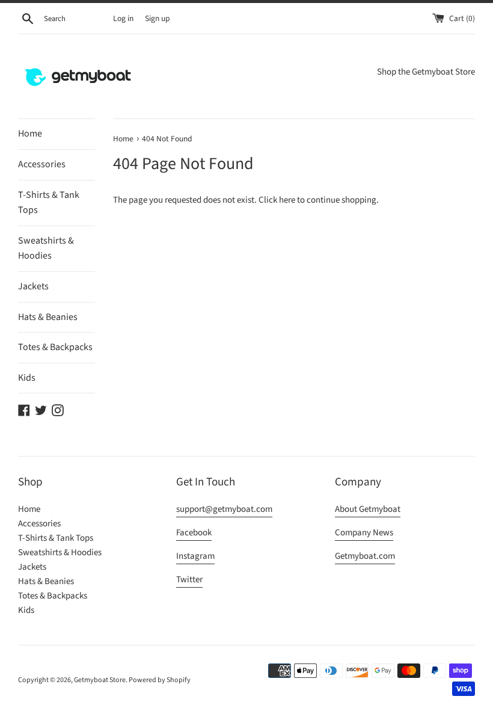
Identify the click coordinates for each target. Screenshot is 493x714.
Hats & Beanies (48, 317)
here (287, 200)
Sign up (157, 18)
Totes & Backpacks (55, 347)
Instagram (195, 556)
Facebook (194, 532)
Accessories (42, 164)
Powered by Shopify (160, 680)
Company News (364, 532)
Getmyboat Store (100, 680)
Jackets (33, 286)
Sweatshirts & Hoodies (46, 248)
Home (30, 133)
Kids (26, 377)
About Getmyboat (367, 509)
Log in (123, 18)
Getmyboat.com (365, 556)
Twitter (189, 579)
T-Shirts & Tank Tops (48, 202)
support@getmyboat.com (224, 509)
